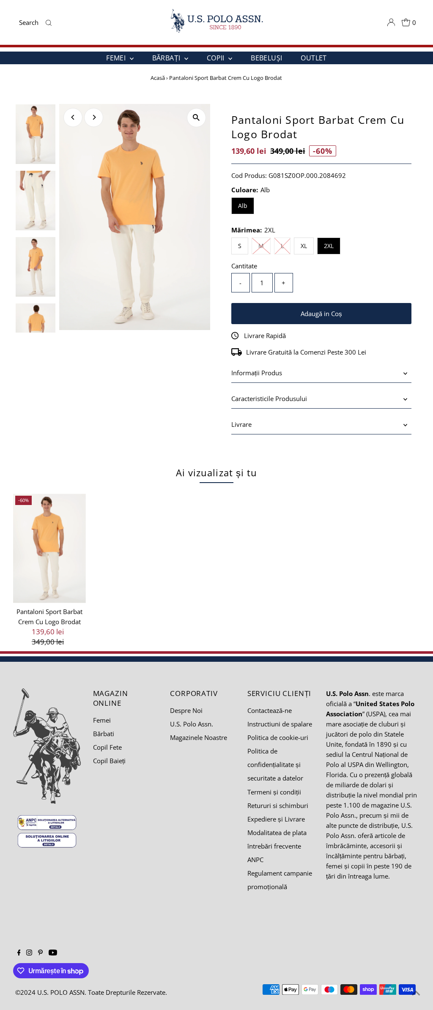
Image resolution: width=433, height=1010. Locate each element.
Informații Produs (256, 373)
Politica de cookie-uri (277, 737)
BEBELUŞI (266, 58)
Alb (242, 206)
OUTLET (313, 58)
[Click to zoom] (196, 117)
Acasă (158, 78)
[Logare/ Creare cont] (391, 22)
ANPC (255, 859)
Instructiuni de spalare (279, 724)
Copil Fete (107, 747)
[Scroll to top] (416, 993)
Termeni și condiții (274, 792)
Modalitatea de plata (277, 832)
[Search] (49, 22)
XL (304, 246)
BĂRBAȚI (167, 58)
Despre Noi (186, 710)
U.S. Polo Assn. (191, 724)
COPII (216, 58)
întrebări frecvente (274, 846)
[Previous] (72, 117)
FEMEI (116, 58)
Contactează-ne (269, 710)
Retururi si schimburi (277, 805)
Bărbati (103, 733)
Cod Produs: (249, 175)
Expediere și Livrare (276, 819)
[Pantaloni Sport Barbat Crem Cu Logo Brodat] (49, 548)
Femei (102, 720)
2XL (329, 246)
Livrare (241, 424)
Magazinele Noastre (198, 737)
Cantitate (244, 266)
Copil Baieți (109, 760)
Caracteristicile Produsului (269, 398)
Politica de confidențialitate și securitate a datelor (275, 764)
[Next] (93, 117)
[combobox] (30, 22)
